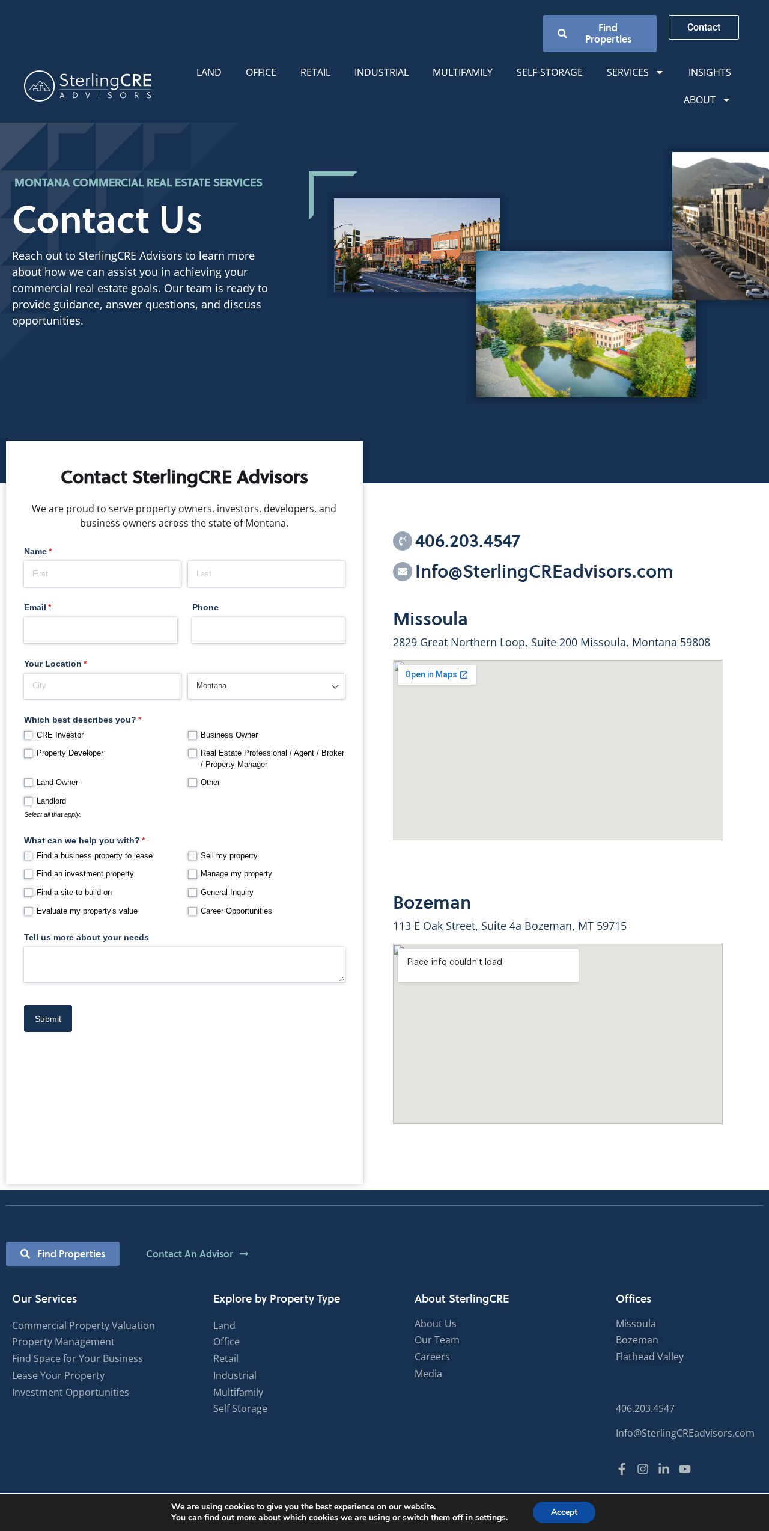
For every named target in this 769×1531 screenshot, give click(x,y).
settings (490, 1517)
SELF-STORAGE (550, 72)
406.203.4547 (467, 540)
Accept (564, 1512)
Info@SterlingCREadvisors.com (544, 571)
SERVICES (628, 72)
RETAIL (315, 72)
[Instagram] (643, 1469)
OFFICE (261, 72)
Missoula (430, 619)
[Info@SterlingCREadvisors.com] (402, 571)
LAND (209, 72)
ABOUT (700, 99)
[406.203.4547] (402, 541)
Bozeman (432, 902)
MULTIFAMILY (463, 72)
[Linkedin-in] (664, 1469)
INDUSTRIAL (381, 72)
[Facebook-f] (622, 1469)
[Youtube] (685, 1469)
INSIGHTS (709, 72)
